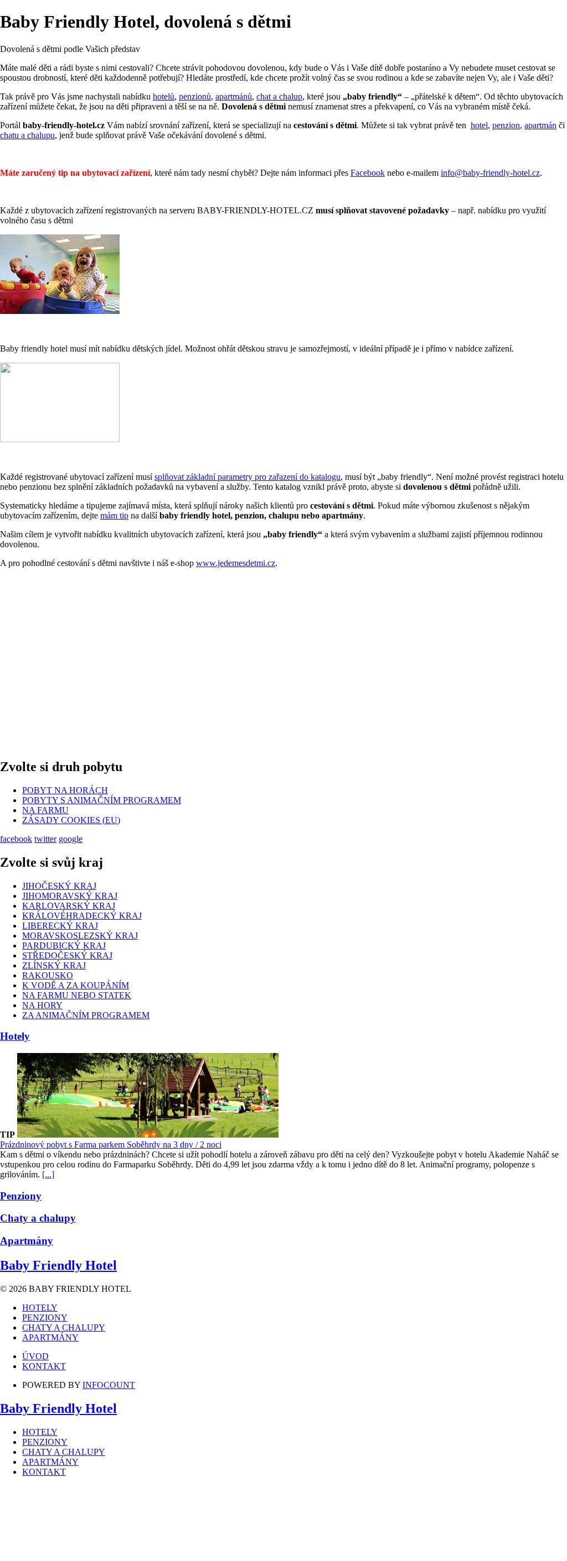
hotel (479, 125)
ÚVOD (35, 1356)
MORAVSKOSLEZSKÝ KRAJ (80, 935)
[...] (48, 1174)
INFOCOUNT (109, 1385)
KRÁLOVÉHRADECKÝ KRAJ (82, 915)
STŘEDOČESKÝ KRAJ (67, 955)
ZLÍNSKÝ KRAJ (54, 965)
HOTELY (40, 1307)
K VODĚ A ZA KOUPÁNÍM (75, 985)
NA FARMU (45, 810)
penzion (506, 125)
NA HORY (42, 1005)
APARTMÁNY (50, 1337)
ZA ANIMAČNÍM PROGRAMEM (86, 1015)
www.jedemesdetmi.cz (235, 563)
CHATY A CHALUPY (63, 1327)
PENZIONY (45, 1317)
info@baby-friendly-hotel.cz (490, 172)
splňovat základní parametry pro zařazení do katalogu (247, 476)
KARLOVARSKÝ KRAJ (68, 905)
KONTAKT (44, 1366)
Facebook (367, 172)
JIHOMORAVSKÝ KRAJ (69, 895)
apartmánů (233, 96)
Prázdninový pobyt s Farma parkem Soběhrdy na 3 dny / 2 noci (110, 1144)
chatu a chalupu (27, 135)
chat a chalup (279, 96)
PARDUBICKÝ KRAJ (64, 945)
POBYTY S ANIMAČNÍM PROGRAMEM (101, 800)
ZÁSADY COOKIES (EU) (71, 820)
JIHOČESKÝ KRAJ (59, 885)
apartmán (540, 125)
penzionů (195, 96)
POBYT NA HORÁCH (65, 790)
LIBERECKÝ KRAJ (60, 925)
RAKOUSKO (47, 975)
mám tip (114, 515)
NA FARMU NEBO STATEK (76, 995)
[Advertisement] (283, 661)
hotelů (163, 96)
